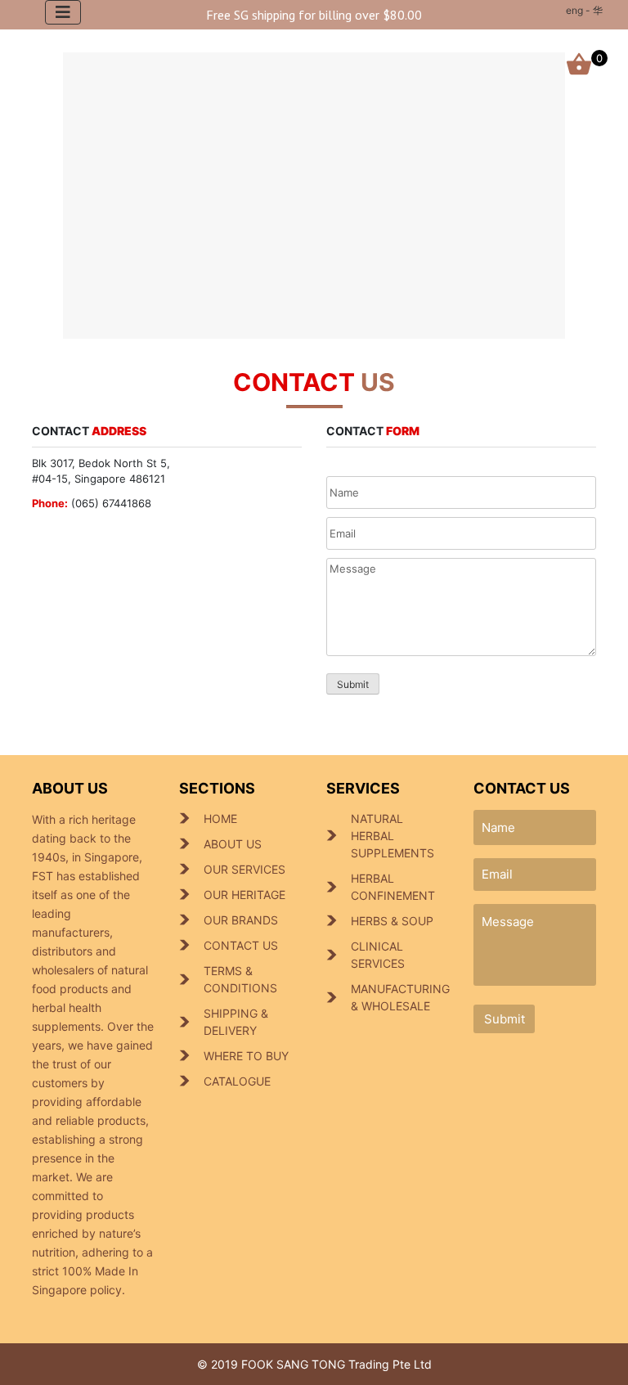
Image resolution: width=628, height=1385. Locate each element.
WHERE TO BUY (246, 1056)
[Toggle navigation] (63, 12)
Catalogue (237, 1081)
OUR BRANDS (241, 920)
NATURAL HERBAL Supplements (392, 836)
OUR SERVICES (244, 869)
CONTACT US (241, 945)
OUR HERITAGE (244, 895)
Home (220, 818)
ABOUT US (233, 844)
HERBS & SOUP (392, 921)
